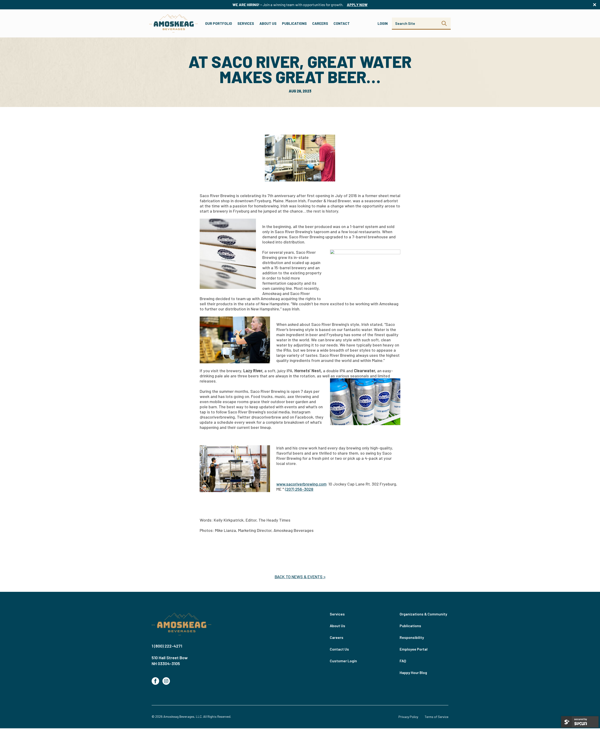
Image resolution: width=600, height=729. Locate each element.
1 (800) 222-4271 (167, 645)
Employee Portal (414, 649)
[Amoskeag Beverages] (181, 624)
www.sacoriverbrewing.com (301, 483)
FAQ (403, 661)
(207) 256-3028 (299, 489)
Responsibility (412, 637)
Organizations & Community (423, 614)
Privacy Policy (408, 717)
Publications (294, 23)
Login (383, 23)
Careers (320, 23)
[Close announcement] (594, 4)
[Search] (444, 23)
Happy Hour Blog (413, 672)
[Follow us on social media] (155, 681)
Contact (342, 23)
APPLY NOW (357, 4)
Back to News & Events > (300, 576)
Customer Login (343, 661)
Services (245, 23)
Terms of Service (436, 717)
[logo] (173, 23)
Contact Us (339, 649)
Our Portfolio (218, 23)
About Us (268, 23)
